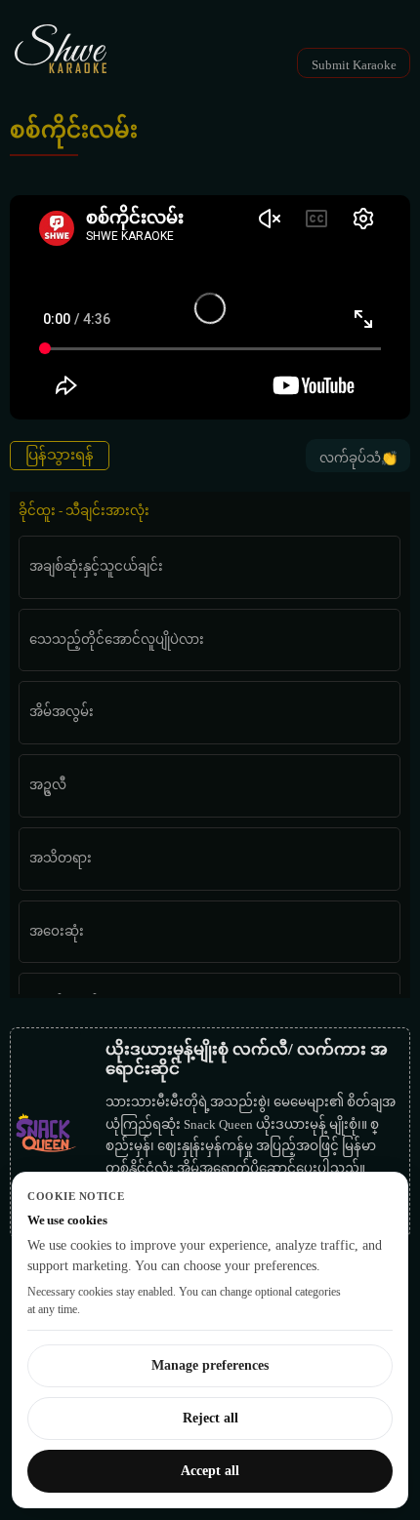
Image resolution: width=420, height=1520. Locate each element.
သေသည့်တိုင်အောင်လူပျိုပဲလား (116, 639)
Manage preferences (210, 1365)
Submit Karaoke (354, 65)
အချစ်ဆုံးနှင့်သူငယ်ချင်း (96, 566)
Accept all (210, 1470)
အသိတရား (60, 858)
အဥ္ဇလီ (47, 785)
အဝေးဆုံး (56, 931)
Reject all (210, 1418)
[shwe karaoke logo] (60, 49)
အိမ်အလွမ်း (61, 711)
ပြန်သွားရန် (59, 454)
